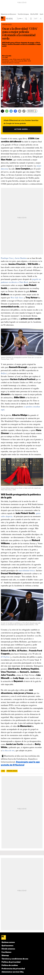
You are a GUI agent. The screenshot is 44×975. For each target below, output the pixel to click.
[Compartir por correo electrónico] (19, 111)
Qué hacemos (7, 946)
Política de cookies (10, 965)
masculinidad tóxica (27, 570)
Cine (3, 771)
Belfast (4, 373)
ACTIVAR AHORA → (22, 129)
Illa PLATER (34, 14)
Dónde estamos (8, 949)
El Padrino (5, 656)
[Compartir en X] (2, 111)
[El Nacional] (22, 937)
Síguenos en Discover (8, 14)
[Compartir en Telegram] (11, 111)
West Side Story (16, 297)
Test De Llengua (23, 14)
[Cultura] (3, 18)
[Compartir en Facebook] (15, 111)
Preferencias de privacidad (13, 969)
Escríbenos (6, 952)
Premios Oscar (12, 771)
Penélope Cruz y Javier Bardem (14, 258)
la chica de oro (8, 750)
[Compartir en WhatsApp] (6, 111)
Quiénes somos (8, 942)
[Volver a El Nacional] (20, 18)
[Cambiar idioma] (35, 18)
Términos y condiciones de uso (15, 959)
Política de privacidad (11, 962)
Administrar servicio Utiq (12, 972)
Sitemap (5, 955)
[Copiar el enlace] (23, 111)
